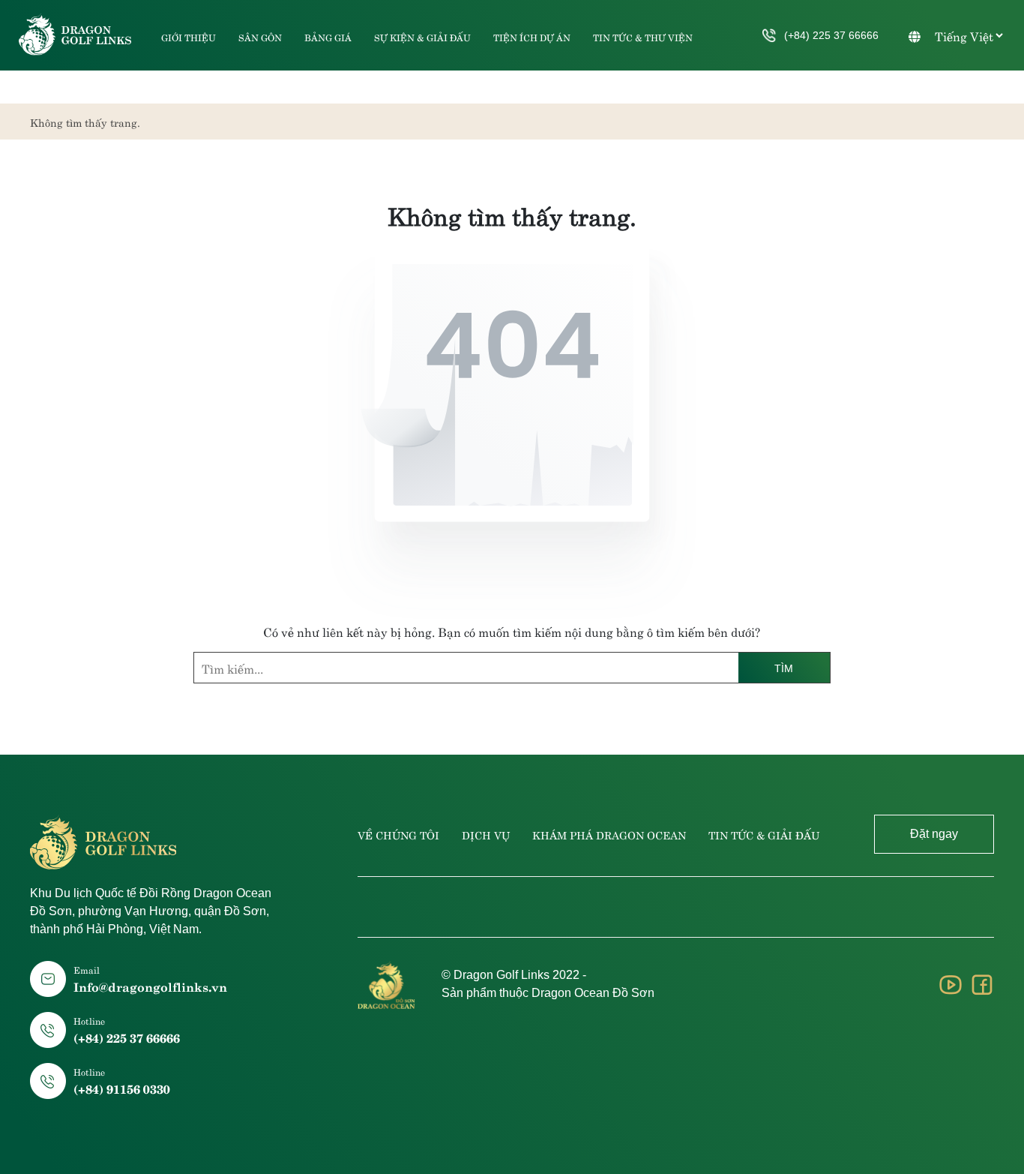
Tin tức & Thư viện (643, 37)
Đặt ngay (934, 833)
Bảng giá (328, 37)
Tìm (783, 668)
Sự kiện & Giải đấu (422, 37)
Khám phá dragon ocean (609, 834)
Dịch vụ (486, 834)
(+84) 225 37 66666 (831, 35)
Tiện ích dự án (531, 37)
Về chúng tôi (398, 834)
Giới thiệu (188, 37)
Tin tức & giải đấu (763, 834)
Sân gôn (260, 37)
